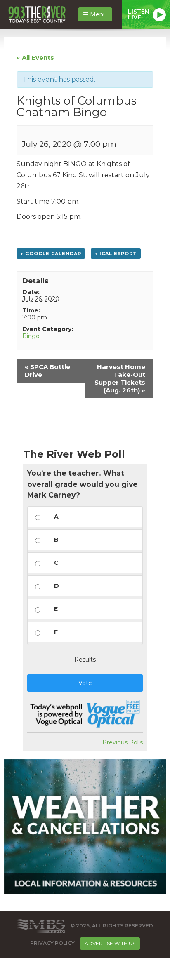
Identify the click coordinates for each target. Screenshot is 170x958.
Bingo (31, 336)
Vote (85, 683)
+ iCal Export (115, 253)
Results (85, 659)
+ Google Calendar (50, 253)
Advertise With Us (110, 943)
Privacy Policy (52, 943)
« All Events (35, 57)
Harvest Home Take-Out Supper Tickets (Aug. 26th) (119, 378)
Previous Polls (122, 742)
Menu (97, 14)
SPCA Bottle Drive (47, 370)
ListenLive (138, 14)
